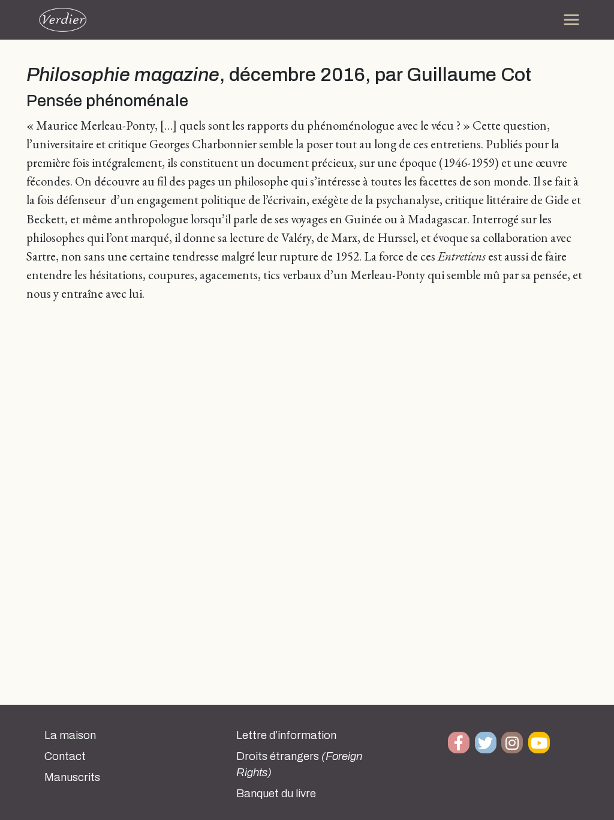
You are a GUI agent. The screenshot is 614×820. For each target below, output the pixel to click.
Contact (65, 756)
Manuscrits (72, 777)
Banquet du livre (276, 794)
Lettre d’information (286, 735)
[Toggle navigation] (571, 19)
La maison (70, 735)
